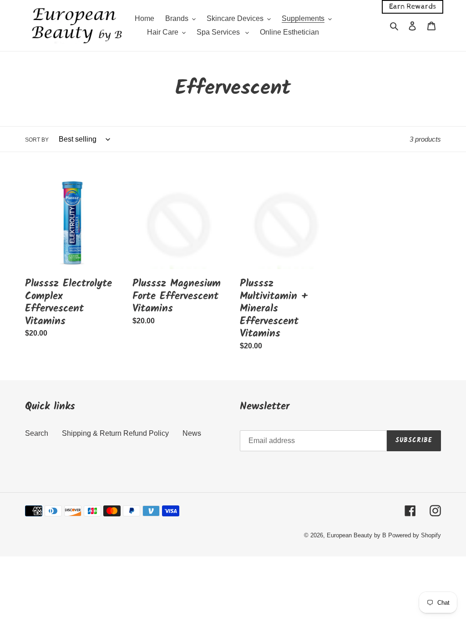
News (191, 433)
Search (36, 433)
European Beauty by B (356, 535)
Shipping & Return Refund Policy (115, 433)
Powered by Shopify (414, 535)
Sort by (37, 140)
